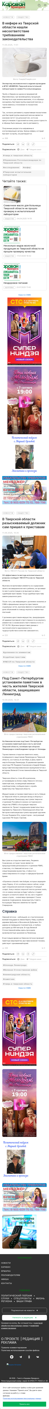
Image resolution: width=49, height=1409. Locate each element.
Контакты (6, 1283)
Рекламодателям (10, 1275)
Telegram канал (35, 149)
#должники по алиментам (16, 652)
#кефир (27, 167)
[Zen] (11, 1357)
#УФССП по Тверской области (19, 662)
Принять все (24, 1404)
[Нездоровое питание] (12, 272)
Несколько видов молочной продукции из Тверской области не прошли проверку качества (24, 248)
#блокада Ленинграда (15, 965)
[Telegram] (20, 1357)
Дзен (22, 149)
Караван (5, 1267)
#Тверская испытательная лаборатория (17, 173)
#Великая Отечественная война (20, 970)
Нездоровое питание (16, 283)
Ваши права (24, 1301)
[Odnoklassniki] (29, 1357)
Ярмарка (6, 1271)
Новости (8, 17)
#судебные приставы (14, 657)
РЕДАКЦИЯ (31, 1339)
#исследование (11, 167)
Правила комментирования (14, 1347)
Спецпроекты (22, 1298)
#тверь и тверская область (17, 155)
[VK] (37, 1357)
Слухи (5, 1298)
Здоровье (9, 287)
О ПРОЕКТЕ (10, 1339)
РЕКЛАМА (8, 1342)
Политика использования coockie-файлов (20, 1350)
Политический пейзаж (16, 1295)
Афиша (5, 1279)
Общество (23, 17)
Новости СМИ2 (24, 295)
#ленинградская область (16, 974)
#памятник (9, 979)
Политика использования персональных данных (22, 1398)
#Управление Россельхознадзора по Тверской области (22, 161)
